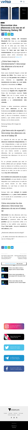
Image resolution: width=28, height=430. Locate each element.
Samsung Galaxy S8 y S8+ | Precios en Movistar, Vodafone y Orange (20, 257)
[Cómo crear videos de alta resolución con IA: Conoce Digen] (4, 282)
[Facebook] (2, 34)
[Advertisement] (14, 306)
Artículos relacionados (10, 263)
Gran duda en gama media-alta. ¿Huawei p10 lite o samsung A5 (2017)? (7, 257)
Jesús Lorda (4, 32)
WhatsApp (14, 427)
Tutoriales (6, 20)
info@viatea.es (14, 425)
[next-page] (4, 287)
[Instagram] (14, 417)
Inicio (2, 20)
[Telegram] (12, 34)
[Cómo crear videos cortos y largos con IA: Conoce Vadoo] (4, 269)
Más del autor (20, 263)
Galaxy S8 (18, 57)
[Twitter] (5, 34)
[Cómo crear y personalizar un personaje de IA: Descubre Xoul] (4, 276)
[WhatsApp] (9, 34)
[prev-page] (2, 287)
